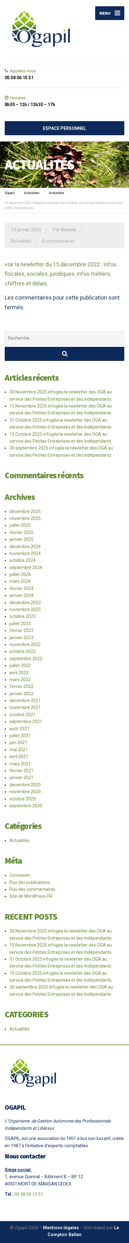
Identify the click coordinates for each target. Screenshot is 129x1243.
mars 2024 (20, 581)
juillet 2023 (20, 623)
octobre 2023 (22, 616)
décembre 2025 (25, 511)
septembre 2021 (25, 721)
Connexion (19, 875)
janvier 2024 (21, 595)
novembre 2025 (25, 518)
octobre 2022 (22, 651)
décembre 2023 (25, 602)
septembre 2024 (25, 567)
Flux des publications (29, 882)
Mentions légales (61, 1227)
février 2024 (21, 588)
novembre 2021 (25, 707)
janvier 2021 (21, 777)
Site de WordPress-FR (30, 896)
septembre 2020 (25, 805)
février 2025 (21, 532)
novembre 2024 (25, 553)
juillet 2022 (20, 665)
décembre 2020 (25, 784)
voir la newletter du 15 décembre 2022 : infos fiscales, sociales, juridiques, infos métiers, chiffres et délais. (60, 274)
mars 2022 (20, 679)
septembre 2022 (25, 658)
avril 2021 (18, 756)
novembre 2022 (25, 644)
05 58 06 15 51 (28, 1194)
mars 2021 (20, 763)
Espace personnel (64, 128)
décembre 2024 (25, 546)
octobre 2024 (22, 560)
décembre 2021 (25, 700)
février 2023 (21, 630)
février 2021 (21, 770)
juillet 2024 (20, 574)
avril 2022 (18, 672)
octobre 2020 (22, 798)
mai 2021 (18, 749)
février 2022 (21, 686)
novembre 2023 (25, 609)
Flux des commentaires (32, 889)
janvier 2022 (21, 693)
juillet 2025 (20, 525)
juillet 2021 (20, 735)
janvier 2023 (21, 637)
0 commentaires (58, 241)
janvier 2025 (21, 539)
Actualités (21, 241)
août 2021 (19, 728)
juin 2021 (18, 742)
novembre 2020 (25, 791)
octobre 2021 (22, 714)
